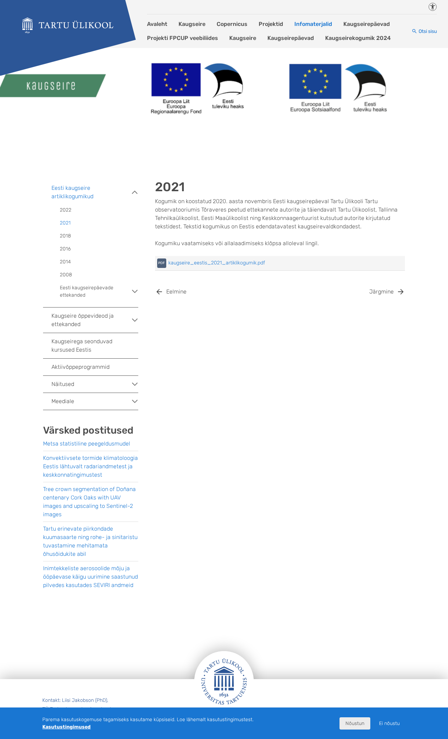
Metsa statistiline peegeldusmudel (86, 443)
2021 (65, 223)
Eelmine (176, 291)
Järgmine (381, 291)
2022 (65, 210)
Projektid (271, 24)
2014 (65, 262)
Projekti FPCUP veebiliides (182, 38)
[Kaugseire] (67, 26)
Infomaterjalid (313, 24)
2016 (65, 249)
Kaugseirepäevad (366, 24)
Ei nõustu (389, 723)
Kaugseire (191, 24)
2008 (66, 275)
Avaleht (157, 24)
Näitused (62, 384)
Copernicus (232, 24)
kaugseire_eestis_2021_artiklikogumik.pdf (216, 263)
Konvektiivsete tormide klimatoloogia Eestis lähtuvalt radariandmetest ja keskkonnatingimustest (90, 466)
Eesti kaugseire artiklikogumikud (72, 192)
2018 (65, 236)
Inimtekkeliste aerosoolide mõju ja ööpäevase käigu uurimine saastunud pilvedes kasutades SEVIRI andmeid (90, 576)
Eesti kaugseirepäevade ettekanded (86, 291)
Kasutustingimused (66, 727)
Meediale (62, 401)
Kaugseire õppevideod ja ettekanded (82, 319)
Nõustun (354, 723)
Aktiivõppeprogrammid (80, 367)
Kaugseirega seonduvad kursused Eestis (81, 345)
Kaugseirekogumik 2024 (358, 38)
